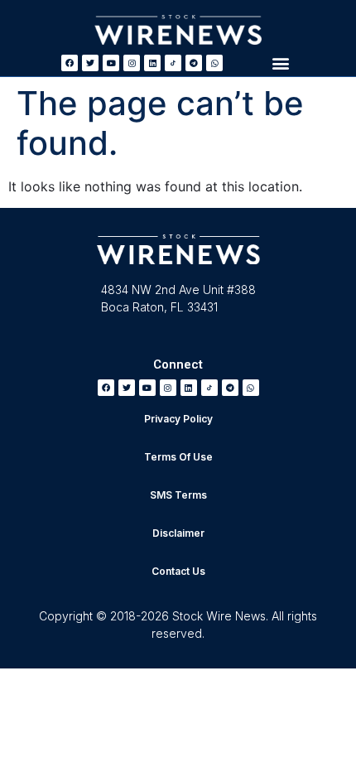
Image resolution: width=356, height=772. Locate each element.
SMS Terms (178, 495)
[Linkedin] (152, 63)
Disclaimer (178, 533)
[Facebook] (69, 63)
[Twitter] (90, 63)
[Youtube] (111, 63)
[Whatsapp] (214, 63)
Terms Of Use (178, 457)
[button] (281, 62)
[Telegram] (193, 63)
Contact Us (178, 571)
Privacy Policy (178, 419)
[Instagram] (131, 63)
